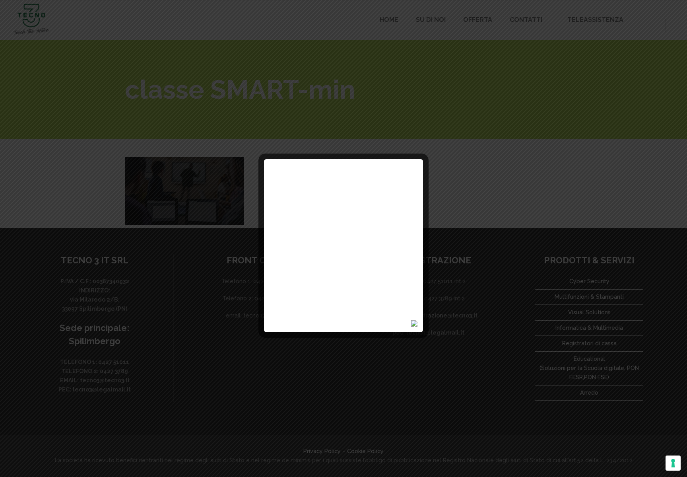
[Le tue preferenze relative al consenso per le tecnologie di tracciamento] (673, 463)
